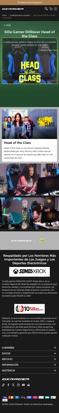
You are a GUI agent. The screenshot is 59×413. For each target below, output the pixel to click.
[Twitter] (14, 385)
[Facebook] (9, 385)
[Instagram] (19, 385)
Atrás (8, 25)
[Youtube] (24, 385)
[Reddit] (29, 385)
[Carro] (50, 9)
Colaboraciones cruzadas (20, 15)
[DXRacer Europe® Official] (23, 9)
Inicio (4, 15)
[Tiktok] (4, 385)
